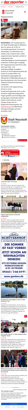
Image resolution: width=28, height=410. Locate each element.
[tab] (4, 20)
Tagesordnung (6, 107)
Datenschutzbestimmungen (20, 389)
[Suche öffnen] (26, 2)
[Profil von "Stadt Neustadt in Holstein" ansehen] (14, 129)
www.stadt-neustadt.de (9, 137)
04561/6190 (6, 134)
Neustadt (10, 6)
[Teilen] (25, 12)
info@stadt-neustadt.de (9, 135)
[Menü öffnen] (2, 2)
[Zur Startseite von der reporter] (14, 2)
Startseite (3, 6)
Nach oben (6, 160)
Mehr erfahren (11, 147)
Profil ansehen (23, 140)
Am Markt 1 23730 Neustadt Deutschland (5, 131)
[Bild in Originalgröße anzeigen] (14, 30)
